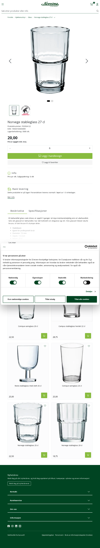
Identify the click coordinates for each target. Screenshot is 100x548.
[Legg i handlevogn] (44, 336)
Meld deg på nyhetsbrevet (19, 483)
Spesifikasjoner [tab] (38, 210)
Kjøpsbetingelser (48, 535)
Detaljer (89, 291)
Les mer (12, 242)
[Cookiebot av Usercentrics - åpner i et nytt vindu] (86, 247)
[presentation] (10, 61)
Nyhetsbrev (13, 475)
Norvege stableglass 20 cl (72, 445)
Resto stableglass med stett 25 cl (28, 386)
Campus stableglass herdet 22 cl (72, 326)
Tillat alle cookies (82, 299)
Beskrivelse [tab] (17, 210)
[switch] (37, 282)
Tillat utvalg (50, 299)
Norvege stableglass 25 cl (28, 445)
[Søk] (98, 11)
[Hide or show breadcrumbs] (54, 17)
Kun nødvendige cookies (18, 299)
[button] (48, 101)
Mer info (11, 197)
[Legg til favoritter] (45, 346)
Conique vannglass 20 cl (28, 326)
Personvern (59, 535)
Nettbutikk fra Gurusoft (16, 535)
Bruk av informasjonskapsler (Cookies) (78, 535)
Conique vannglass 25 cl (72, 386)
